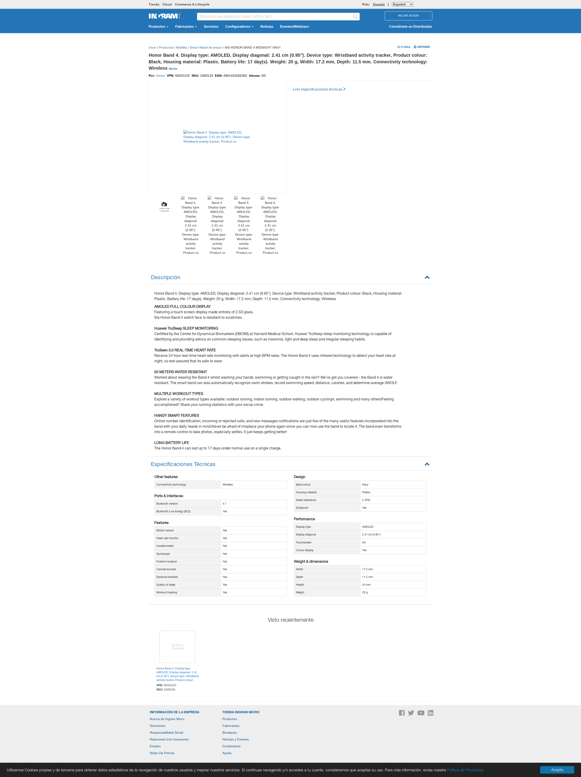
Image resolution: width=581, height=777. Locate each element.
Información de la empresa (174, 712)
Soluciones (157, 726)
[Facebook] (402, 714)
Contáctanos (231, 746)
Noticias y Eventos (235, 739)
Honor (160, 75)
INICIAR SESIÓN (408, 15)
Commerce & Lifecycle (192, 4)
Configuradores (238, 26)
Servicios (211, 26)
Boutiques (229, 732)
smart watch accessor (206, 47)
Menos (173, 68)
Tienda (154, 4)
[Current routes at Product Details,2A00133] (177, 647)
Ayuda (226, 753)
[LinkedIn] (430, 714)
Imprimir (424, 47)
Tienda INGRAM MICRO (240, 712)
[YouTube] (421, 714)
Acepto (557, 769)
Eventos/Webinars (294, 26)
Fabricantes (185, 26)
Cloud (167, 4)
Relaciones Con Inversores (169, 739)
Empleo (155, 746)
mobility (181, 47)
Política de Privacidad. (465, 770)
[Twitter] (411, 714)
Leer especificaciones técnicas (317, 89)
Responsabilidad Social (166, 732)
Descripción (165, 277)
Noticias (266, 26)
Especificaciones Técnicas (183, 464)
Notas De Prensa (162, 753)
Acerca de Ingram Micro (167, 719)
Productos (157, 26)
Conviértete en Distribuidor (410, 26)
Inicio (152, 47)
